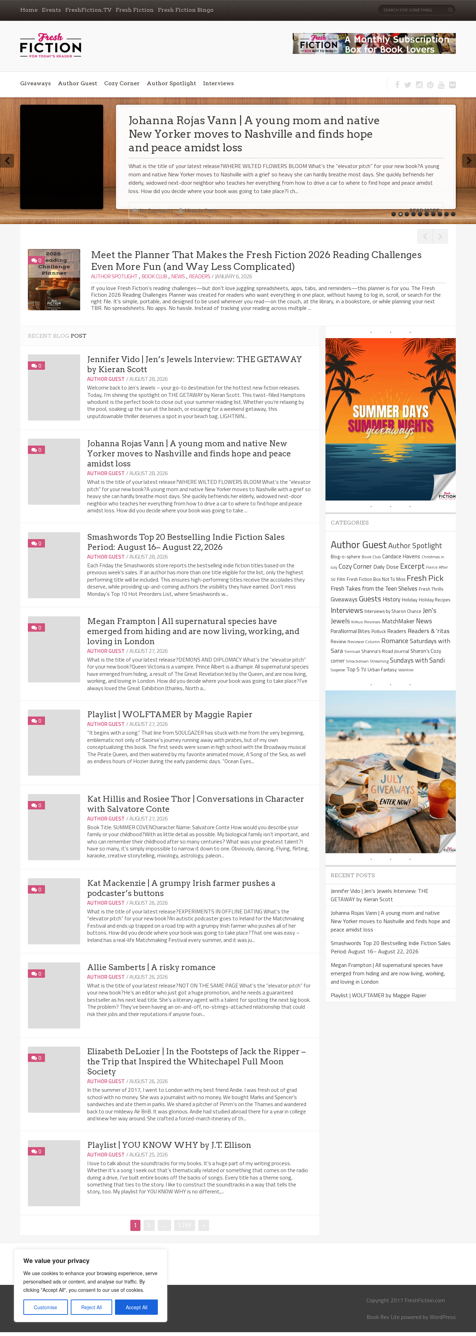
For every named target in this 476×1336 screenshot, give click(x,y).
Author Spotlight (171, 83)
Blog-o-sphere (345, 556)
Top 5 (353, 669)
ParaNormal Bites (350, 631)
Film (341, 579)
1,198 (184, 1225)
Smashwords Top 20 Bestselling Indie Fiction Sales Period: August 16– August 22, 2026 (245, 127)
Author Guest (77, 83)
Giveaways (35, 83)
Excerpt (412, 565)
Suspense (338, 670)
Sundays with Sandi (417, 660)
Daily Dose (386, 566)
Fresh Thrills (431, 588)
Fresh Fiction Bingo (186, 10)
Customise (45, 1307)
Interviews (218, 83)
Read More (424, 197)
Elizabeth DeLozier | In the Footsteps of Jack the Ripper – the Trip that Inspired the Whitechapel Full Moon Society (196, 1062)
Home (29, 10)
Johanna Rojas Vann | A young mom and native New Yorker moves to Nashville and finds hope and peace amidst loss (189, 454)
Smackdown (357, 661)
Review (338, 641)
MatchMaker (398, 621)
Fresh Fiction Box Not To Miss (376, 579)
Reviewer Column (363, 642)
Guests (370, 599)
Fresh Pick (425, 577)
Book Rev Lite (383, 1317)
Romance (394, 640)
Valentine (405, 670)
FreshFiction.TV (88, 10)
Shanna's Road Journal (385, 651)
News (178, 276)
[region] (90, 1285)
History (391, 599)
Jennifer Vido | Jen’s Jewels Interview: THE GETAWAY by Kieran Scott (379, 895)
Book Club (154, 276)
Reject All (91, 1307)
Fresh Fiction (135, 10)
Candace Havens (401, 556)
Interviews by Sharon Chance (392, 611)
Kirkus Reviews (366, 621)
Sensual (352, 651)
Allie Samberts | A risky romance (151, 967)
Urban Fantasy (382, 669)
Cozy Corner (122, 83)
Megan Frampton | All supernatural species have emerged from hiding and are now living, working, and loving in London (193, 631)
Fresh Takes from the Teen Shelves (374, 588)
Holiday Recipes (434, 599)
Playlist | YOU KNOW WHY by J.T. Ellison (169, 1145)
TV (363, 669)
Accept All (136, 1307)
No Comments (156, 197)
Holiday (409, 599)
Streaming (379, 661)
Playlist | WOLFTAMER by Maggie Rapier (170, 714)
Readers (199, 276)
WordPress (443, 1317)
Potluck (378, 631)
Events (51, 10)
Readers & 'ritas (429, 630)
